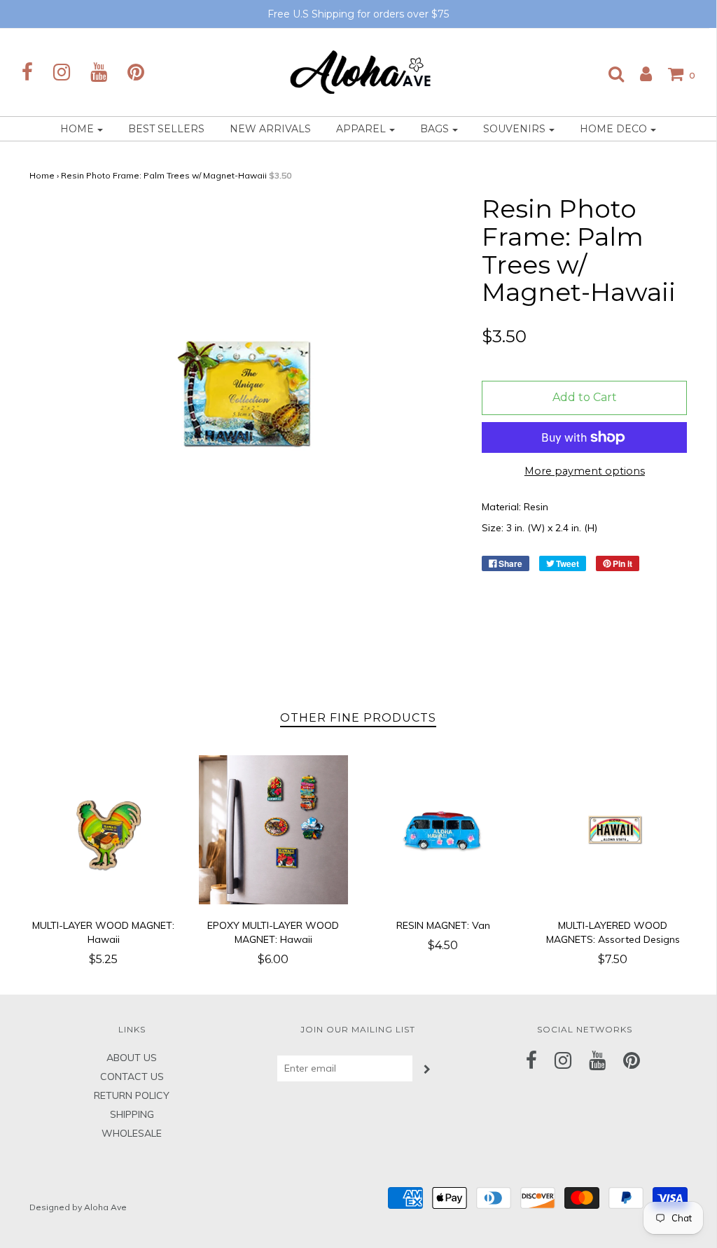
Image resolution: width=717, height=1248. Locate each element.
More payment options (584, 471)
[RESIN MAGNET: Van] (443, 829)
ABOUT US (131, 1057)
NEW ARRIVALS (270, 128)
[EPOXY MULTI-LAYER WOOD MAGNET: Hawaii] (273, 829)
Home (42, 175)
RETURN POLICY (131, 1095)
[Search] (609, 73)
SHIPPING (132, 1114)
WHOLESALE (132, 1133)
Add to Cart (584, 397)
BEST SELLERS (166, 128)
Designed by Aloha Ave (78, 1207)
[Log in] (639, 73)
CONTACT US (132, 1076)
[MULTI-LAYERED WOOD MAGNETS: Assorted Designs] (613, 829)
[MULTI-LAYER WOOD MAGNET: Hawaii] (104, 829)
